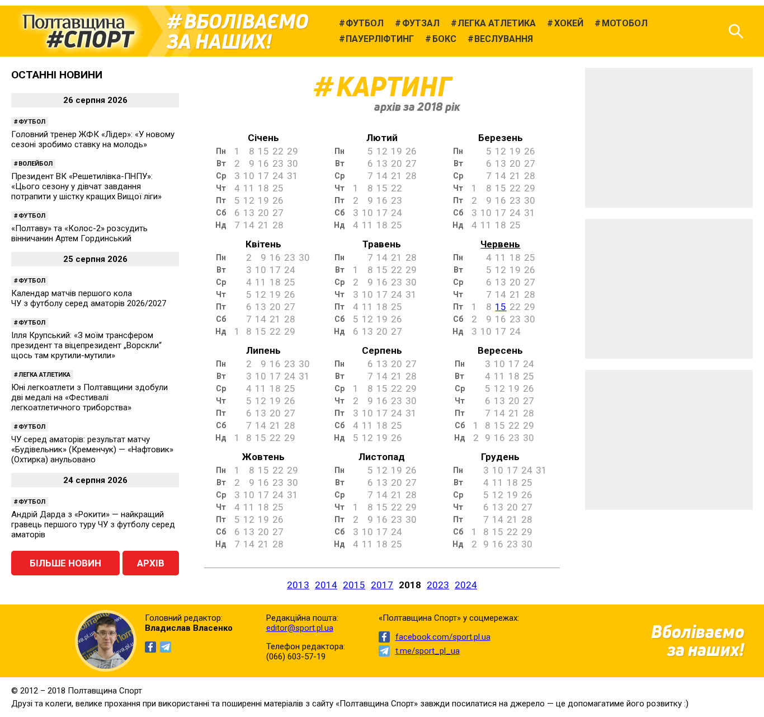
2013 (298, 585)
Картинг (393, 86)
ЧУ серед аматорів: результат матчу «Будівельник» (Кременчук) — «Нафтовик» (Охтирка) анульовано (92, 449)
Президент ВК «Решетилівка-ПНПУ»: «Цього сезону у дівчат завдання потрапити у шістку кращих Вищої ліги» (86, 186)
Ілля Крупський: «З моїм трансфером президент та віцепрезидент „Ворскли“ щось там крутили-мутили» (86, 345)
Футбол (31, 121)
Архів (150, 563)
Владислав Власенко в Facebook (150, 647)
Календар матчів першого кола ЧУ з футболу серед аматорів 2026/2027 (88, 298)
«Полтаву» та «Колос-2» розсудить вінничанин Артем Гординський (79, 233)
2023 (438, 585)
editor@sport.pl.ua (299, 628)
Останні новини (56, 74)
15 (500, 306)
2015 (354, 585)
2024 (466, 585)
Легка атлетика (44, 374)
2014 (326, 585)
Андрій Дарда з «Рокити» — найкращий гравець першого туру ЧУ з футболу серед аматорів (93, 524)
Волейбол (35, 163)
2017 (382, 585)
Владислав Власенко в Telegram (165, 647)
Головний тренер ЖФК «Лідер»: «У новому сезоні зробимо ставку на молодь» (93, 139)
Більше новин (65, 563)
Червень (500, 244)
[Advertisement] (669, 138)
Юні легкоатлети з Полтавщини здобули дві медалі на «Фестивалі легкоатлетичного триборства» (89, 397)
